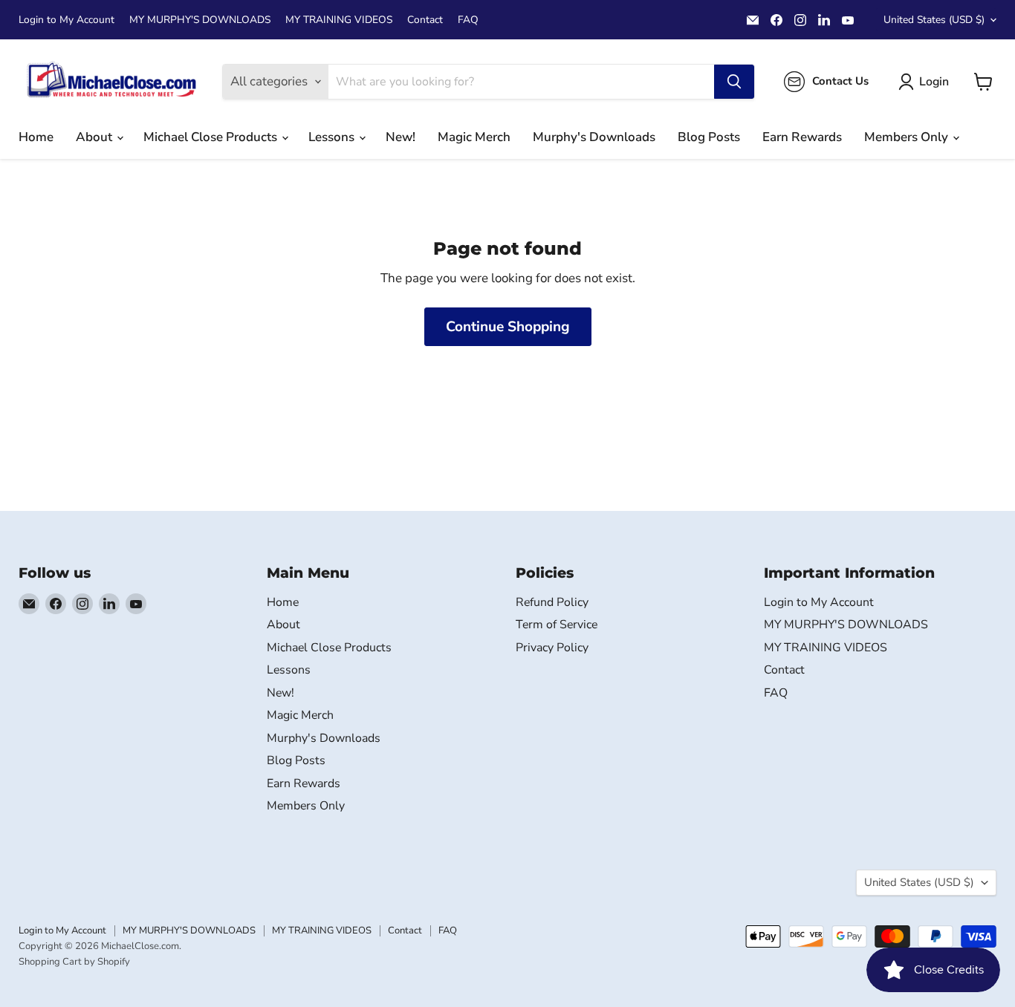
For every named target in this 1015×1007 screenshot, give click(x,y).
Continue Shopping (508, 326)
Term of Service (556, 624)
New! (400, 137)
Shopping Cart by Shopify (74, 961)
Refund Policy (552, 602)
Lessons (332, 137)
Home (36, 137)
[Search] (734, 82)
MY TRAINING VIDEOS (338, 20)
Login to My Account (66, 20)
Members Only (907, 137)
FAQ (468, 20)
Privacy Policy (552, 647)
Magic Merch (474, 137)
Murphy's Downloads (594, 137)
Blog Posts (709, 137)
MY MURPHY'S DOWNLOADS (199, 20)
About (95, 137)
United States (934, 20)
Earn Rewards (802, 137)
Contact (425, 20)
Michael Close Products (211, 137)
